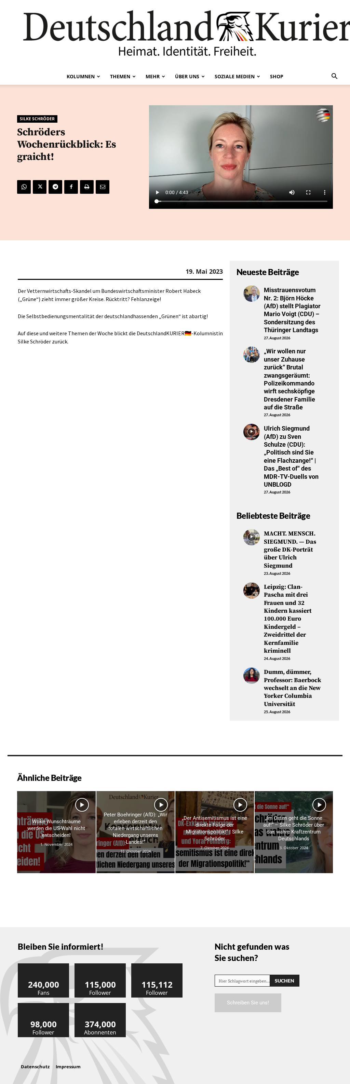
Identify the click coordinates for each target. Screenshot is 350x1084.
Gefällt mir (44, 965)
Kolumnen (81, 76)
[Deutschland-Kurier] (175, 34)
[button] (334, 77)
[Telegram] (55, 187)
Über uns (187, 76)
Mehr (153, 76)
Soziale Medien (235, 76)
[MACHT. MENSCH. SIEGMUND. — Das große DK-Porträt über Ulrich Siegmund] (251, 537)
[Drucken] (87, 187)
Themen (120, 76)
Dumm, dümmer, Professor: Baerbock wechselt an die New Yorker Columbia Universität (292, 688)
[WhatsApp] (24, 187)
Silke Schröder (37, 119)
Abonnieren (100, 1005)
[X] (39, 187)
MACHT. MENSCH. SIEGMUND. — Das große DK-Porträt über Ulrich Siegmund (290, 550)
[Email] (102, 187)
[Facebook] (71, 187)
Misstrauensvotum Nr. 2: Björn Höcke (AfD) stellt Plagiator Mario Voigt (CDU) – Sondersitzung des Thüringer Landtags (292, 310)
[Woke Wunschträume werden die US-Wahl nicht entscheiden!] (56, 832)
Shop (276, 76)
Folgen (100, 965)
